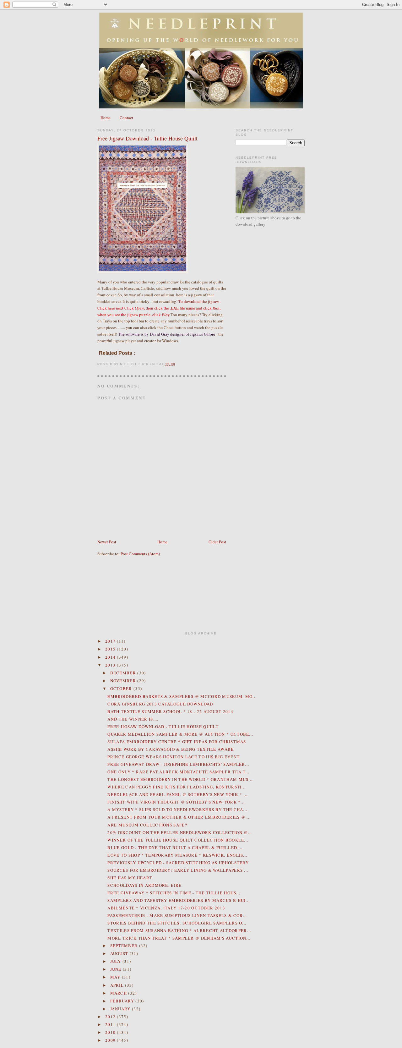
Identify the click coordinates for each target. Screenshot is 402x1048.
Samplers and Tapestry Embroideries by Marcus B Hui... (178, 900)
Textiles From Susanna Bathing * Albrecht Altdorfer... (179, 930)
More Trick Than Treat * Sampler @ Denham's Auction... (178, 938)
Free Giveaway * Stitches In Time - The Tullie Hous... (173, 893)
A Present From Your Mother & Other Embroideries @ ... (179, 817)
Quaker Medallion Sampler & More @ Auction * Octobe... (180, 734)
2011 (111, 1024)
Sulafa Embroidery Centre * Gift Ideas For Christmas (176, 741)
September (124, 945)
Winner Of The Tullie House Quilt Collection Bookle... (177, 840)
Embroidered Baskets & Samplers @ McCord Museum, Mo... (182, 696)
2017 (111, 641)
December (124, 673)
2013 (111, 665)
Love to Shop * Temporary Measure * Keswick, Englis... (177, 855)
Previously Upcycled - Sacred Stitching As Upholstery (178, 862)
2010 (111, 1032)
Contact (126, 117)
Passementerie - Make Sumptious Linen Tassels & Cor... (177, 915)
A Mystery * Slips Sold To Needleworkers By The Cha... (177, 809)
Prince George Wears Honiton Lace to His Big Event (173, 757)
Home (105, 117)
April (117, 985)
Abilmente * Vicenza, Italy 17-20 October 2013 (166, 908)
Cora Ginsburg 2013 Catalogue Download (160, 704)
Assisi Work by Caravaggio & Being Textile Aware (170, 749)
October (121, 688)
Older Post (217, 542)
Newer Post (106, 542)
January (121, 1009)
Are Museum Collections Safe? (147, 825)
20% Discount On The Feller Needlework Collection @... (179, 832)
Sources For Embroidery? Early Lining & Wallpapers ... (177, 870)
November (124, 680)
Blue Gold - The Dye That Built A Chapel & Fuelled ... (174, 847)
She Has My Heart (129, 878)
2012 (111, 1016)
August (120, 953)
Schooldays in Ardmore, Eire (144, 885)
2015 (111, 649)
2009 (111, 1040)
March (119, 993)
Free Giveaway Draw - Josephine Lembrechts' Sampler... (178, 764)
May (116, 977)
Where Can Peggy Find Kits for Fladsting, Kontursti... (176, 787)
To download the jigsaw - (159, 308)
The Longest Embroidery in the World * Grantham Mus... (180, 779)
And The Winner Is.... (132, 719)
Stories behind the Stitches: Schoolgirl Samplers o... (176, 923)
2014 (111, 657)
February (123, 1001)
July (116, 961)
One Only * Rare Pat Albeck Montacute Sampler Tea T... (178, 772)
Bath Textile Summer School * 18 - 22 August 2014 (170, 711)
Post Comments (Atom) (140, 554)
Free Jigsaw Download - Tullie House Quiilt (147, 138)
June (116, 969)
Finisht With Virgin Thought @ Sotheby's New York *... (176, 802)
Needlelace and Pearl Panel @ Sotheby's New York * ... (177, 794)
